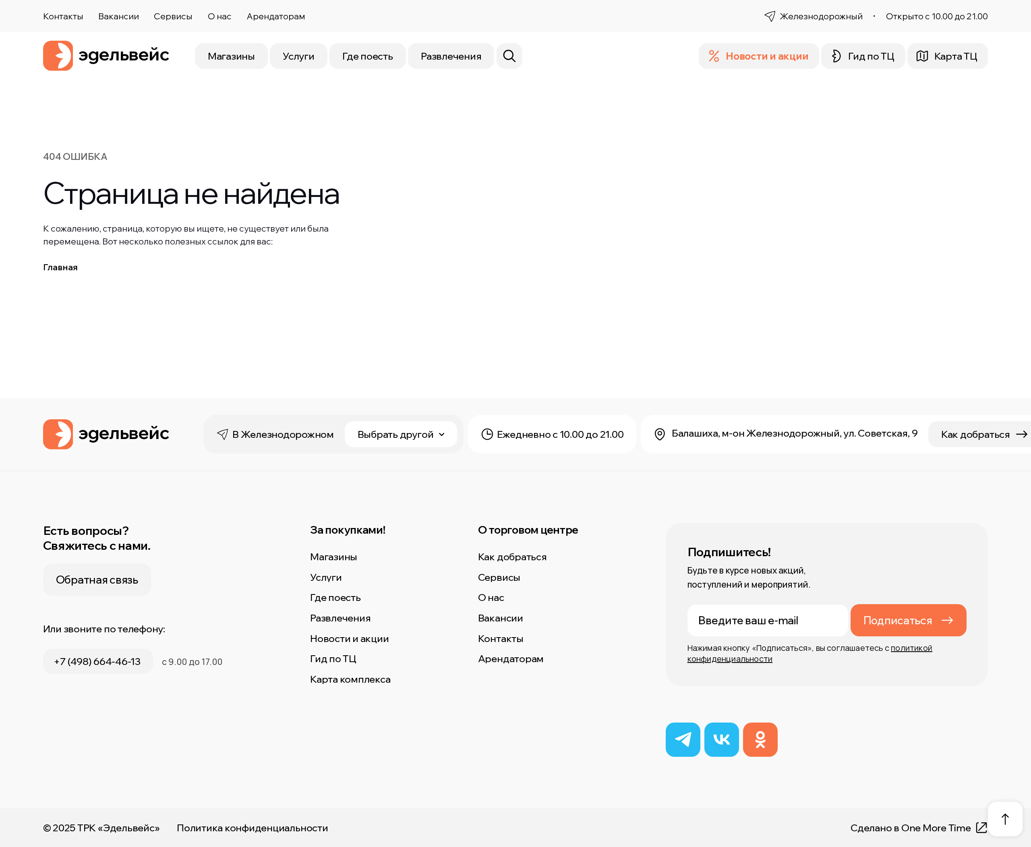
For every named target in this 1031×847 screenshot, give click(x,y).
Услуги (299, 56)
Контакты (63, 16)
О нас (220, 16)
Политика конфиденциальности (252, 828)
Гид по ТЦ (333, 658)
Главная (60, 266)
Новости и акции (349, 638)
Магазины (231, 56)
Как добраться (512, 556)
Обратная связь (97, 579)
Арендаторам (275, 16)
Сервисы (173, 16)
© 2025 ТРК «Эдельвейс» (101, 828)
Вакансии (118, 16)
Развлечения (451, 56)
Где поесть (367, 56)
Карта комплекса (350, 679)
